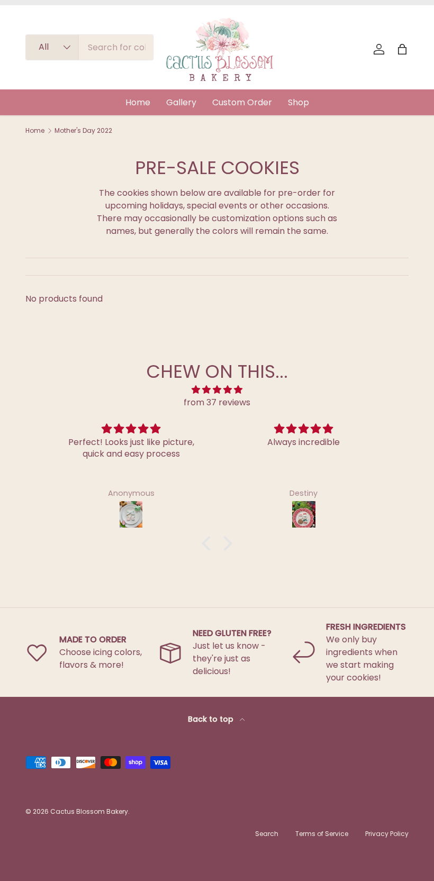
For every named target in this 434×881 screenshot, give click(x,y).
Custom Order (242, 102)
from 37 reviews (217, 402)
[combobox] (89, 47)
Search (266, 833)
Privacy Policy (387, 833)
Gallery (181, 102)
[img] (217, 389)
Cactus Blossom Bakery (89, 811)
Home (137, 102)
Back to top (212, 719)
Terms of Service (321, 833)
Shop (298, 102)
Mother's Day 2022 (83, 131)
